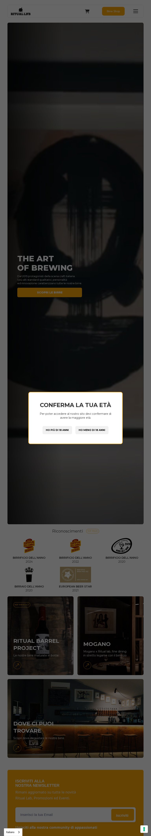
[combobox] (13, 832)
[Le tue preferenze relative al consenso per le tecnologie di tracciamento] (144, 829)
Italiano (10, 832)
